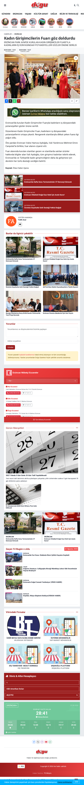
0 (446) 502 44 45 (14, 393)
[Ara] (78, 5)
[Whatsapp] (50, 742)
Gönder (10, 347)
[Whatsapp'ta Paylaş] (15, 101)
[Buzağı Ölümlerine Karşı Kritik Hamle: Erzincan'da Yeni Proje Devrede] (23, 301)
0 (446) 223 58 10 (14, 405)
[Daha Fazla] (19, 101)
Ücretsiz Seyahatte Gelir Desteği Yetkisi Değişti (22, 287)
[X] (38, 742)
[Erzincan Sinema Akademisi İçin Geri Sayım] (60, 301)
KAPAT (76, 782)
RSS (22, 766)
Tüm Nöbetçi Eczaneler (43, 420)
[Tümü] (77, 612)
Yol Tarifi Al (27, 393)
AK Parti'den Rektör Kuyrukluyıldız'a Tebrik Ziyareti (60, 287)
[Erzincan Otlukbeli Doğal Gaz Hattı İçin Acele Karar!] (60, 247)
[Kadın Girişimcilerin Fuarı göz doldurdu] (42, 76)
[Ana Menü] (5, 5)
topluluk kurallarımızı (27, 355)
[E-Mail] (20, 224)
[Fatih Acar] (11, 221)
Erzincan (18, 34)
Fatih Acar (22, 220)
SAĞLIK (54, 13)
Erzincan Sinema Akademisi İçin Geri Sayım (58, 313)
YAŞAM (28, 13)
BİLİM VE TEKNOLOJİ (69, 13)
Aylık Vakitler (12, 732)
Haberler (8, 34)
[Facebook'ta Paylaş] (6, 101)
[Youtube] (46, 742)
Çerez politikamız (65, 782)
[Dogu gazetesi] (40, 5)
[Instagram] (42, 742)
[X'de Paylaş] (10, 101)
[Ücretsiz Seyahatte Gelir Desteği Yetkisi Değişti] (23, 275)
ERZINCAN (17, 13)
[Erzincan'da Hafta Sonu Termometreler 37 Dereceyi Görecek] (23, 247)
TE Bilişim (47, 773)
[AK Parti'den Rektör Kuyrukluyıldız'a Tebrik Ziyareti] (60, 275)
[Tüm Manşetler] (77, 428)
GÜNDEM (6, 13)
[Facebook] (34, 742)
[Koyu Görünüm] (75, 5)
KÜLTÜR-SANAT (41, 13)
